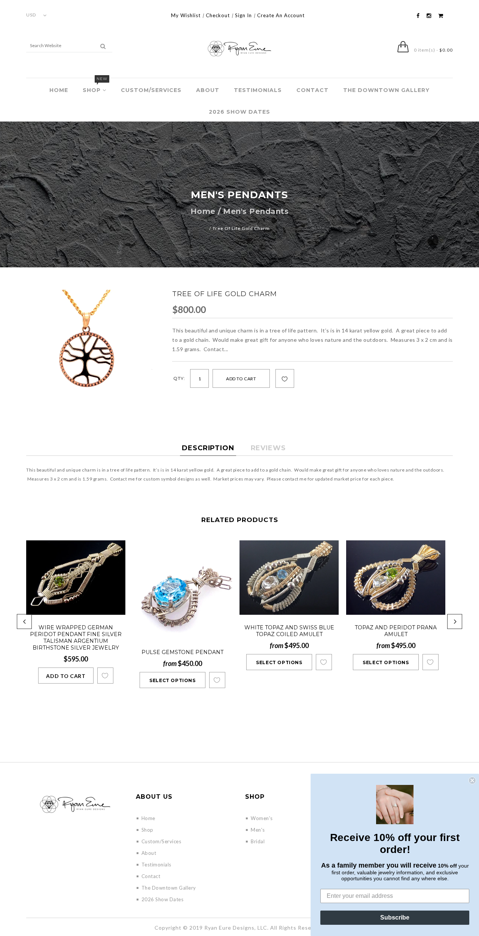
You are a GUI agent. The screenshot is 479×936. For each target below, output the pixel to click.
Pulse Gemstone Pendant (182, 652)
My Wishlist (186, 15)
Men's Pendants (256, 211)
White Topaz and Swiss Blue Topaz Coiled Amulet (289, 631)
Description (208, 448)
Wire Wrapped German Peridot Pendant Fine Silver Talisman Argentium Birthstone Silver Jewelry (76, 637)
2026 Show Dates (239, 111)
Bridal (258, 841)
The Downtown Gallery (386, 90)
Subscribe (394, 917)
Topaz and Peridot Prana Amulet (396, 631)
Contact (312, 90)
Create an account (281, 15)
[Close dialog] (472, 780)
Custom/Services (151, 90)
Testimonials (258, 90)
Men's (258, 830)
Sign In (243, 15)
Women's (262, 818)
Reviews (268, 448)
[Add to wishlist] (285, 378)
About (207, 90)
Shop (95, 85)
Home (58, 90)
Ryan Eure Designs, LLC (235, 927)
